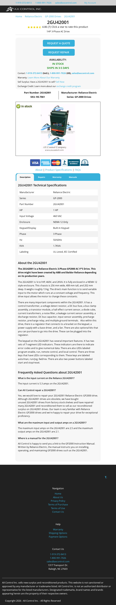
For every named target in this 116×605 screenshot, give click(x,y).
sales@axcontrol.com (66, 2)
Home (19, 16)
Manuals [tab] (73, 177)
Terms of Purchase (58, 504)
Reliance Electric (33, 16)
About (38, 169)
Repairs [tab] (41, 177)
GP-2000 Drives (53, 16)
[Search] (105, 8)
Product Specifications (58, 169)
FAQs (78, 169)
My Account (90, 2)
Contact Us (58, 511)
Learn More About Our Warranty (44, 77)
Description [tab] (25, 177)
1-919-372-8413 (24, 2)
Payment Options (58, 536)
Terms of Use (58, 508)
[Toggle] (110, 8)
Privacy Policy (58, 500)
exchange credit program (68, 86)
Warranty (58, 529)
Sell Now (60, 81)
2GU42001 (69, 16)
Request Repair (58, 52)
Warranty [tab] (56, 177)
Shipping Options (58, 533)
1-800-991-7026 (43, 2)
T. (106, 477)
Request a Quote (58, 43)
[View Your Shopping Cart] (98, 2)
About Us (58, 497)
